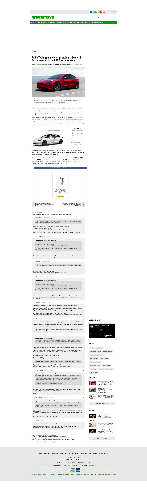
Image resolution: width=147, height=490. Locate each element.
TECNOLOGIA (51, 23)
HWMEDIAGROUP (103, 454)
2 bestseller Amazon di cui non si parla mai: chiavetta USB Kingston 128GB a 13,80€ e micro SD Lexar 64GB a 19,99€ (106, 432)
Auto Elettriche (76, 64)
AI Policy (59, 474)
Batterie (102, 355)
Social (99, 474)
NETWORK (33, 23)
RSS (95, 474)
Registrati (114, 11)
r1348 (37, 420)
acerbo (38, 302)
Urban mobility (94, 355)
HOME (40, 454)
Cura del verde (94, 372)
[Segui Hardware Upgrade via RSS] (99, 12)
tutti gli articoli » (102, 403)
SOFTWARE (63, 454)
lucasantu (38, 276)
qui (52, 442)
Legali (39, 474)
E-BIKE (67, 23)
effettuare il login (39, 435)
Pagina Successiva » (69, 432)
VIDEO (90, 454)
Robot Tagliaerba (108, 369)
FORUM (95, 454)
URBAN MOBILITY (85, 23)
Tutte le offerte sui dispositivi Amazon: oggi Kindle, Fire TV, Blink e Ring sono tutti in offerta (106, 425)
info (70, 214)
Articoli (92, 377)
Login (109, 11)
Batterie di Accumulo (95, 362)
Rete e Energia (94, 358)
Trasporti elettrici (107, 351)
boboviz (38, 261)
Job (103, 474)
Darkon (38, 318)
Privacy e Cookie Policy (49, 474)
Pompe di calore (104, 358)
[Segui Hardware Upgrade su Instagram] (104, 12)
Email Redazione (88, 474)
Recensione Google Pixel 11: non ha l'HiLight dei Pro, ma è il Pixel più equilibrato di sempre (106, 383)
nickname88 (39, 217)
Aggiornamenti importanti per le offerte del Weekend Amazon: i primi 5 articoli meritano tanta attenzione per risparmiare (101, 417)
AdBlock (72, 474)
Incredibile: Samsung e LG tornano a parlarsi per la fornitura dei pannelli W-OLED (44, 204)
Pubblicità (66, 474)
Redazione (79, 474)
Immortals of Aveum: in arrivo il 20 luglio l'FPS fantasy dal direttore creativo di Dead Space (72, 204)
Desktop (69, 459)
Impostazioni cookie (111, 474)
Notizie (91, 411)
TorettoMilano (39, 236)
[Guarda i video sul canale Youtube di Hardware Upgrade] (101, 12)
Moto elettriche (99, 348)
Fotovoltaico (93, 369)
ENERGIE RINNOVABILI (97, 23)
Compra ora (60, 196)
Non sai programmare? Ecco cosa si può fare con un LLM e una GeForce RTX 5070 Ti (106, 397)
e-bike (91, 348)
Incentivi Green (107, 365)
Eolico (100, 369)
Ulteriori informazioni (105, 464)
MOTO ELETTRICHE (75, 23)
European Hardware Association (72, 470)
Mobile (78, 459)
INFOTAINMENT (60, 23)
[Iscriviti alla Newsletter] (96, 12)
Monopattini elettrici (95, 365)
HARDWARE (47, 454)
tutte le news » (102, 438)
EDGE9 (77, 454)
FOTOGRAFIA (83, 454)
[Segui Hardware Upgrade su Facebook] (91, 12)
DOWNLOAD (71, 454)
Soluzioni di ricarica (95, 351)
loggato (46, 438)
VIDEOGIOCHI (55, 454)
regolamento (54, 439)
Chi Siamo (34, 474)
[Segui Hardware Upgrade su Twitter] (94, 12)
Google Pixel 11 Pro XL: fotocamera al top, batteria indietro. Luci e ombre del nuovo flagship (105, 390)
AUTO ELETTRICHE (42, 23)
